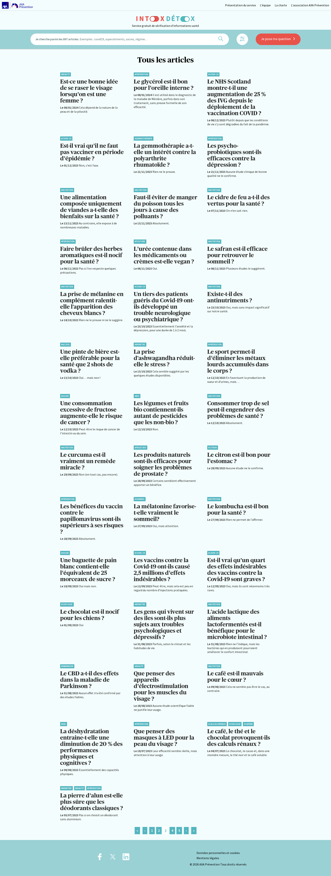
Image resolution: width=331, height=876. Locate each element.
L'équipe (265, 5)
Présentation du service (240, 5)
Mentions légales (208, 858)
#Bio (137, 396)
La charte (281, 5)
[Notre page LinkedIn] (126, 857)
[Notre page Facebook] (99, 857)
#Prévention (141, 74)
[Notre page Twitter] (112, 857)
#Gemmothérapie (143, 138)
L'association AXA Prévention (310, 5)
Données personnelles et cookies (218, 853)
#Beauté (65, 74)
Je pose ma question (276, 39)
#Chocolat (67, 604)
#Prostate (140, 447)
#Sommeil (139, 499)
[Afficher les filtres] (242, 39)
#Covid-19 (213, 74)
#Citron (212, 447)
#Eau (63, 724)
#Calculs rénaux (217, 724)
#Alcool (65, 344)
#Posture (140, 241)
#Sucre (65, 396)
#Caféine (248, 724)
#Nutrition (67, 190)
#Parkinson (67, 666)
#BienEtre (140, 344)
